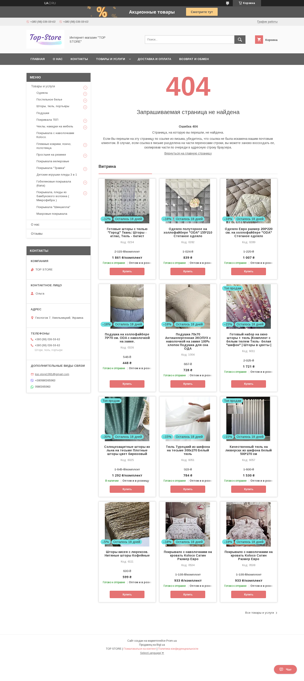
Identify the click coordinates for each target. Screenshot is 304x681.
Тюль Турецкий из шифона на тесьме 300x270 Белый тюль (188, 450)
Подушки (42, 113)
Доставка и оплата (154, 59)
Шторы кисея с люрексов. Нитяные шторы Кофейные (127, 553)
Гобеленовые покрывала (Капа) (53, 183)
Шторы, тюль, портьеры (52, 106)
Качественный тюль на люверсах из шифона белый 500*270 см (248, 450)
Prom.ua (171, 640)
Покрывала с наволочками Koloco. (55, 135)
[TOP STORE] (45, 47)
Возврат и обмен (194, 59)
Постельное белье (49, 99)
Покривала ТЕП (47, 119)
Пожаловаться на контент (140, 648)
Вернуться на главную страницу (188, 153)
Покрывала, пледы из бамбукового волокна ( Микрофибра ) (52, 196)
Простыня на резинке (51, 154)
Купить (127, 271)
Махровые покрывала (51, 213)
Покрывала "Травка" (50, 168)
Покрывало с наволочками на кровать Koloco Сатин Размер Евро (188, 555)
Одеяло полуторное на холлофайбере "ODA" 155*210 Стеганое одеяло (188, 232)
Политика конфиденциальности (178, 648)
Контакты (79, 59)
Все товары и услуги (259, 612)
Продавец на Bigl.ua (152, 644)
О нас (58, 59)
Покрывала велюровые (52, 161)
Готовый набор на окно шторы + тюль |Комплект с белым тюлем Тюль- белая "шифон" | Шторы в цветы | (248, 339)
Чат (289, 669)
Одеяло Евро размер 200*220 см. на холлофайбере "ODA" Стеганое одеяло (248, 232)
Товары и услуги (110, 59)
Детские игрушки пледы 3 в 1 (56, 174)
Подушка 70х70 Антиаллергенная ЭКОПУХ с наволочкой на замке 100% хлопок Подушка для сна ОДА (188, 341)
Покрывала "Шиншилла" (53, 207)
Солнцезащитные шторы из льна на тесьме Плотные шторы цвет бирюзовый (127, 450)
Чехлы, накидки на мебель (54, 126)
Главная (37, 59)
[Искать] (239, 39)
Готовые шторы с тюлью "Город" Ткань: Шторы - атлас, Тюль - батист (127, 232)
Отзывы (37, 233)
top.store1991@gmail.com (52, 374)
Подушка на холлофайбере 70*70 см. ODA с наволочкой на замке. (127, 337)
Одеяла (42, 92)
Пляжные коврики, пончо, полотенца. (53, 146)
